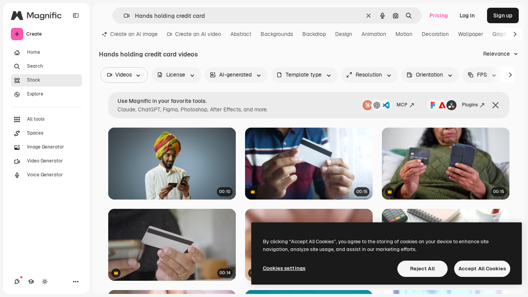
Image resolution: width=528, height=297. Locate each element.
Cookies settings (284, 268)
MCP (402, 105)
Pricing (438, 15)
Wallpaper (470, 34)
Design (343, 34)
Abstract (240, 34)
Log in (467, 15)
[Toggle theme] (45, 281)
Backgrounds (277, 34)
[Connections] (17, 281)
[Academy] (31, 281)
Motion (403, 34)
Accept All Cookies (482, 268)
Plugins (470, 105)
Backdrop (314, 34)
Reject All (422, 268)
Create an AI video (198, 34)
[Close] (495, 105)
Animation (373, 34)
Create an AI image (134, 34)
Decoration (435, 34)
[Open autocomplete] (123, 16)
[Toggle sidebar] (76, 15)
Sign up (503, 15)
